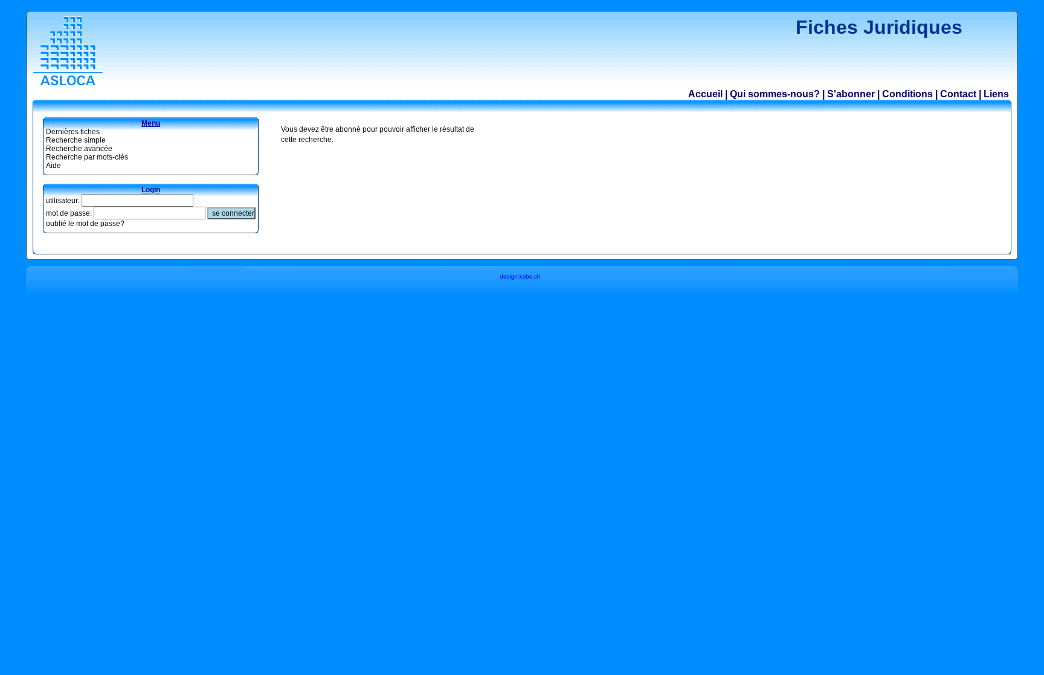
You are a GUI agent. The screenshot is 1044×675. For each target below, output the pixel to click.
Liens (996, 94)
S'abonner (851, 94)
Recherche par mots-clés (87, 157)
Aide (53, 165)
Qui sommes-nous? (775, 94)
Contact (958, 94)
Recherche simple (76, 140)
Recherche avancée (79, 148)
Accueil (705, 94)
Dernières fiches (73, 132)
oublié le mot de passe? (85, 223)
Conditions (907, 94)
